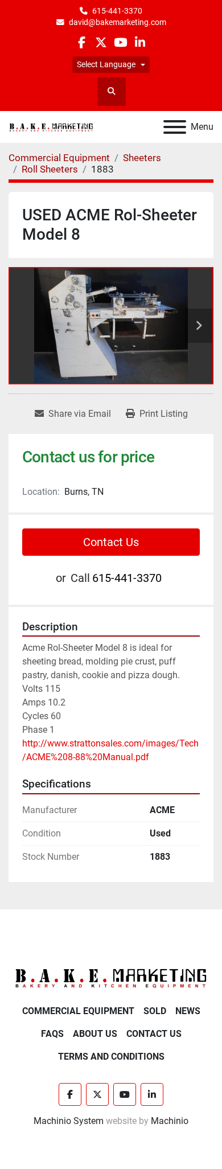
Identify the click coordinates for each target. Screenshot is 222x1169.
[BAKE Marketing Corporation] (111, 978)
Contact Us (111, 542)
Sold (154, 1011)
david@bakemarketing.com (117, 22)
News (187, 1011)
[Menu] (174, 127)
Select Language (106, 64)
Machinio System (69, 1120)
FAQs (52, 1033)
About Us (95, 1033)
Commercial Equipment (78, 1011)
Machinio (169, 1120)
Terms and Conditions (111, 1056)
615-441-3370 (117, 10)
